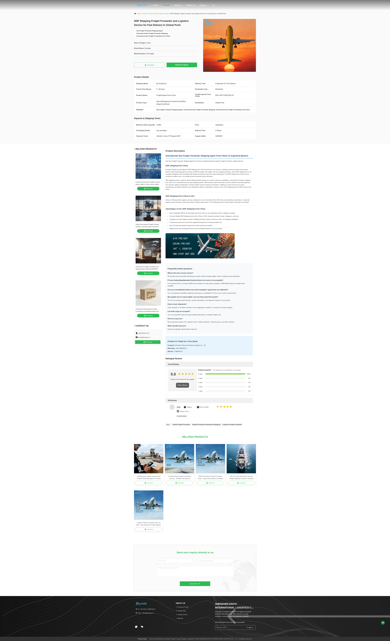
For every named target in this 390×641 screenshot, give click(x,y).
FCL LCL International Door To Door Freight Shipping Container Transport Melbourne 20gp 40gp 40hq (241, 477)
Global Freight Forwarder (181, 424)
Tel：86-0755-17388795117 (146, 609)
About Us (178, 5)
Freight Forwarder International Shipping (206, 424)
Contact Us (190, 5)
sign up (250, 627)
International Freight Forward (159, 13)
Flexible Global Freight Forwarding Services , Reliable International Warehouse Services (179, 477)
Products (166, 5)
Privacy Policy (142, 639)
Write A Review (182, 385)
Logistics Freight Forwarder (232, 424)
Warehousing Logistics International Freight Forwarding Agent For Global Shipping (148, 477)
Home (155, 5)
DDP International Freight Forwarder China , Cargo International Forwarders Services (210, 477)
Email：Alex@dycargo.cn (145, 613)
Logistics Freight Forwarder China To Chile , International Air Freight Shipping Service (148, 524)
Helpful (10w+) (184, 411)
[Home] (142, 5)
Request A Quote (181, 65)
